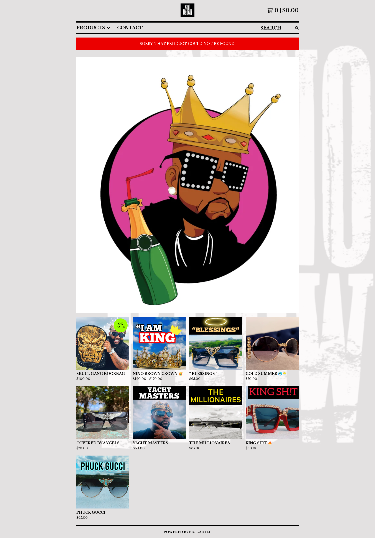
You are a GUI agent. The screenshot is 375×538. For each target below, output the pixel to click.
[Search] (296, 28)
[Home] (187, 10)
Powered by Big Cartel (187, 532)
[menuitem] (93, 28)
